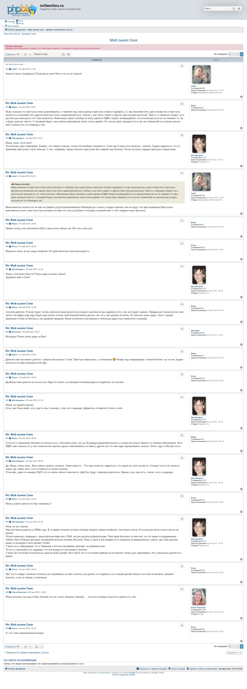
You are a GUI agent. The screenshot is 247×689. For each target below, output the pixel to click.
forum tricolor (104, 673)
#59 (7, 628)
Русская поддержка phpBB (123, 675)
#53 (7, 438)
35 (203, 108)
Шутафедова (197, 155)
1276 (204, 610)
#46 (7, 246)
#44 (7, 176)
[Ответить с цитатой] (182, 65)
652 (203, 247)
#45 (7, 224)
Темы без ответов (12, 34)
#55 (7, 499)
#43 (7, 138)
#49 (7, 332)
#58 (7, 592)
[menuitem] (19, 20)
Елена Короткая (198, 608)
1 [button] (233, 54)
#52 (7, 400)
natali (193, 86)
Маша (193, 106)
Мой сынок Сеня (123, 40)
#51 (7, 377)
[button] (229, 54)
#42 (7, 107)
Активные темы (29, 34)
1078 (204, 157)
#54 (7, 461)
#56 (7, 522)
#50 (7, 355)
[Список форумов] (22, 9)
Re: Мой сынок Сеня (14, 64)
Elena (193, 245)
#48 (7, 307)
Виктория (195, 331)
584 (203, 88)
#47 (7, 269)
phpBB (131, 673)
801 (203, 333)
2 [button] (237, 54)
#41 (7, 69)
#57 (7, 569)
